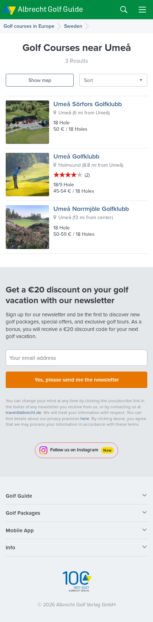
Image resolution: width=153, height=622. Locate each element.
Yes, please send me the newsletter (77, 379)
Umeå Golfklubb (76, 156)
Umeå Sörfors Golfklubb (87, 103)
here (84, 418)
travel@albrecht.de (23, 412)
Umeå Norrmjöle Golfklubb (91, 208)
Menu (142, 9)
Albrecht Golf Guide (50, 9)
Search (124, 9)
